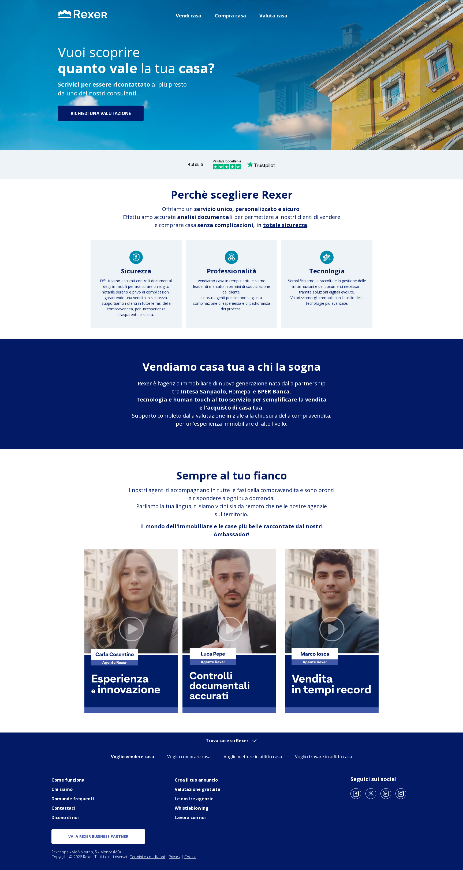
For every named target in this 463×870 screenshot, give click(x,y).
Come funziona (67, 780)
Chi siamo (62, 789)
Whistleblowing (191, 808)
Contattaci (63, 808)
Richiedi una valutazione (101, 113)
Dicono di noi (65, 817)
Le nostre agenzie (194, 799)
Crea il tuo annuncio (196, 780)
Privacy (174, 856)
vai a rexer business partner (98, 836)
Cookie (190, 856)
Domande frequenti (72, 799)
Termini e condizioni (147, 856)
